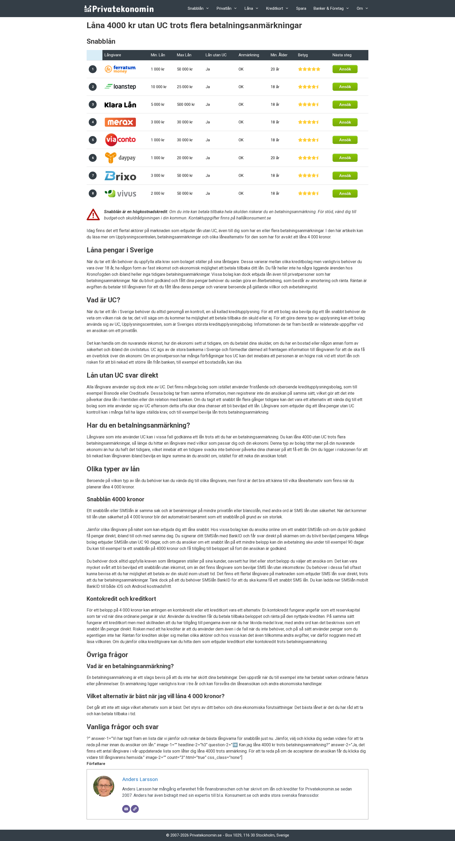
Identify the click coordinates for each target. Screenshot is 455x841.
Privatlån (224, 8)
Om (360, 8)
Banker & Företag (329, 8)
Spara (301, 8)
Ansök (345, 69)
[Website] (135, 809)
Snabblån (196, 8)
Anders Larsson (140, 779)
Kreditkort (274, 8)
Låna (249, 8)
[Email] (126, 809)
